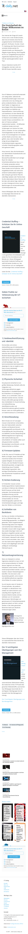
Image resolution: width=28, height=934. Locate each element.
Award (5, 903)
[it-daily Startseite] (12, 6)
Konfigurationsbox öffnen (16, 923)
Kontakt (6, 883)
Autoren (6, 908)
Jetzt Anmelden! (14, 320)
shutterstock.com (11, 927)
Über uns (6, 885)
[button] (4, 15)
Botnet (6, 724)
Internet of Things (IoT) (17, 724)
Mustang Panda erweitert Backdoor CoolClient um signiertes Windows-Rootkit (7, 813)
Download (6, 282)
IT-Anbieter (6, 906)
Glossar (6, 900)
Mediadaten (6, 898)
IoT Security (7, 727)
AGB (5, 888)
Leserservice (7, 901)
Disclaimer (6, 891)
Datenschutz (7, 886)
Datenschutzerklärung (11, 330)
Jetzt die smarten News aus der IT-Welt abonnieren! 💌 (13, 311)
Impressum (6, 889)
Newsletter (6, 904)
